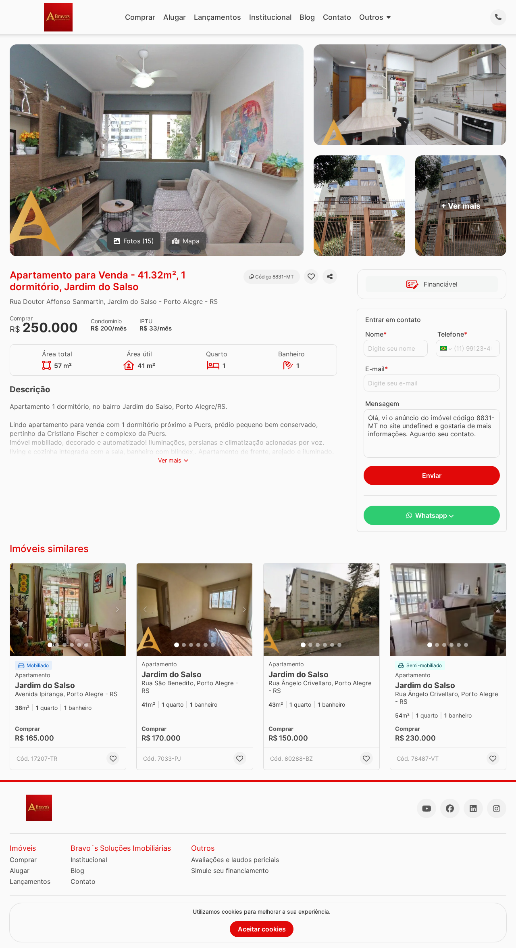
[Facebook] (450, 808)
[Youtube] (426, 808)
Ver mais (169, 460)
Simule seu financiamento (230, 870)
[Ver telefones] (498, 17)
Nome (376, 334)
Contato (337, 17)
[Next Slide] (117, 609)
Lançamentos (217, 17)
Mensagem (382, 404)
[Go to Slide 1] (50, 644)
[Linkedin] (473, 808)
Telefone (452, 334)
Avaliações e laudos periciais (235, 860)
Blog (307, 17)
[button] (68, 609)
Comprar (140, 17)
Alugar (174, 17)
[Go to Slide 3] (64, 645)
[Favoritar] (311, 276)
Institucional (270, 17)
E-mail (376, 369)
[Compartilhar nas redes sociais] (329, 276)
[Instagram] (496, 808)
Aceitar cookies (262, 929)
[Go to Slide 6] (86, 645)
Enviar (431, 475)
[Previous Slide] (18, 609)
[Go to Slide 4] (72, 645)
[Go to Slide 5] (79, 645)
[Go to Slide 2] (57, 645)
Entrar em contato (393, 320)
